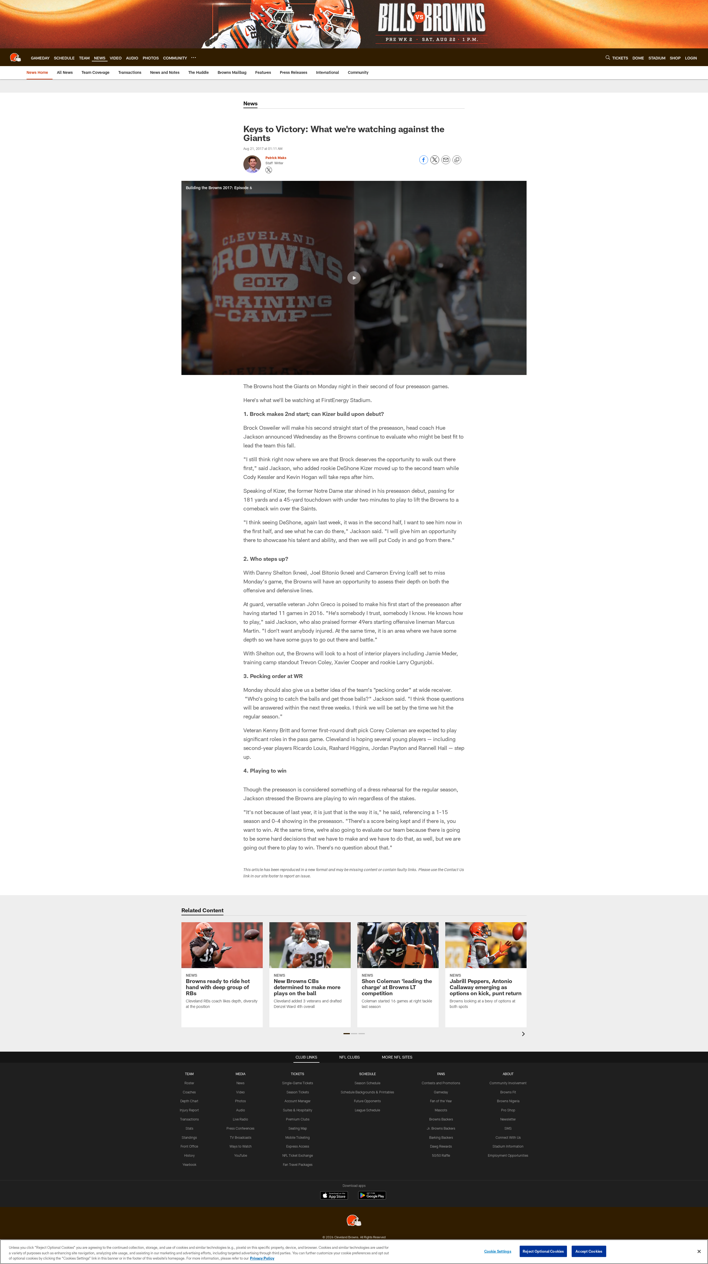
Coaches (189, 1092)
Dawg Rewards (441, 1146)
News (240, 1083)
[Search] (608, 57)
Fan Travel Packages (298, 1164)
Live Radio (240, 1119)
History (189, 1155)
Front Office (189, 1146)
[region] (354, 1251)
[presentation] (524, 1035)
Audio (240, 1110)
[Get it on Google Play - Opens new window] (372, 1198)
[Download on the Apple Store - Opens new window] (334, 1196)
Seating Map (297, 1128)
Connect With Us (508, 1137)
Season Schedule (367, 1083)
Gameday (441, 1092)
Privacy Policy (262, 1258)
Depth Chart (189, 1101)
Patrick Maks (276, 158)
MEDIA (240, 1074)
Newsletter (508, 1119)
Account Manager (298, 1101)
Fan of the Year (441, 1101)
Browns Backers (441, 1119)
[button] (354, 278)
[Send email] (445, 162)
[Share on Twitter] (434, 162)
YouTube (240, 1155)
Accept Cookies (589, 1251)
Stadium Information (508, 1146)
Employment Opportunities (508, 1155)
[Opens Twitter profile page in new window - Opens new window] (269, 170)
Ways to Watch (241, 1146)
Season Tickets (298, 1092)
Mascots (441, 1110)
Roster (189, 1083)
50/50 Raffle (441, 1155)
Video (240, 1092)
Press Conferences (240, 1128)
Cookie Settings (497, 1251)
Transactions (189, 1119)
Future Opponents (367, 1101)
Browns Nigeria (508, 1101)
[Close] (699, 1251)
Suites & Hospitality (297, 1110)
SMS (508, 1128)
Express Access (297, 1146)
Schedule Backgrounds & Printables (367, 1092)
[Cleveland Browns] (354, 1221)
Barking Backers (441, 1137)
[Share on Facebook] (423, 162)
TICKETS (297, 1074)
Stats (189, 1128)
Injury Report (189, 1110)
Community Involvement (508, 1083)
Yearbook (189, 1164)
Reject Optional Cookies (543, 1251)
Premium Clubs (297, 1119)
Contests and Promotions (441, 1083)
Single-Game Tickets (297, 1083)
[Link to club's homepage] (15, 57)
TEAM (189, 1074)
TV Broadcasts (240, 1137)
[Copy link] (456, 160)
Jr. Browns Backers (441, 1128)
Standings (189, 1137)
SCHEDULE (367, 1074)
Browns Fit (508, 1092)
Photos (240, 1101)
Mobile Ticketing (297, 1137)
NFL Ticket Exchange (297, 1155)
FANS (441, 1074)
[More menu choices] (193, 57)
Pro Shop (508, 1110)
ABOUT (508, 1074)
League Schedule (367, 1110)
